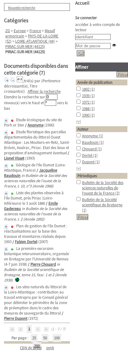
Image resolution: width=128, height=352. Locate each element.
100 (57, 338)
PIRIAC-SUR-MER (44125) (25, 46)
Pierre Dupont (15, 318)
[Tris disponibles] (20, 81)
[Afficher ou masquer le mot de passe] (114, 45)
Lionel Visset (14, 158)
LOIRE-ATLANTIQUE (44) (35, 41)
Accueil (82, 3)
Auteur (83, 129)
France (35, 30)
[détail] (6, 120)
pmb (50, 347)
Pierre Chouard (43, 264)
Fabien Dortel (26, 241)
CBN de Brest (31, 347)
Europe (20, 30)
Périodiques (87, 175)
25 (34, 338)
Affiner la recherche (44, 91)
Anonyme (35, 125)
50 (45, 338)
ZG (7, 30)
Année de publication (94, 82)
